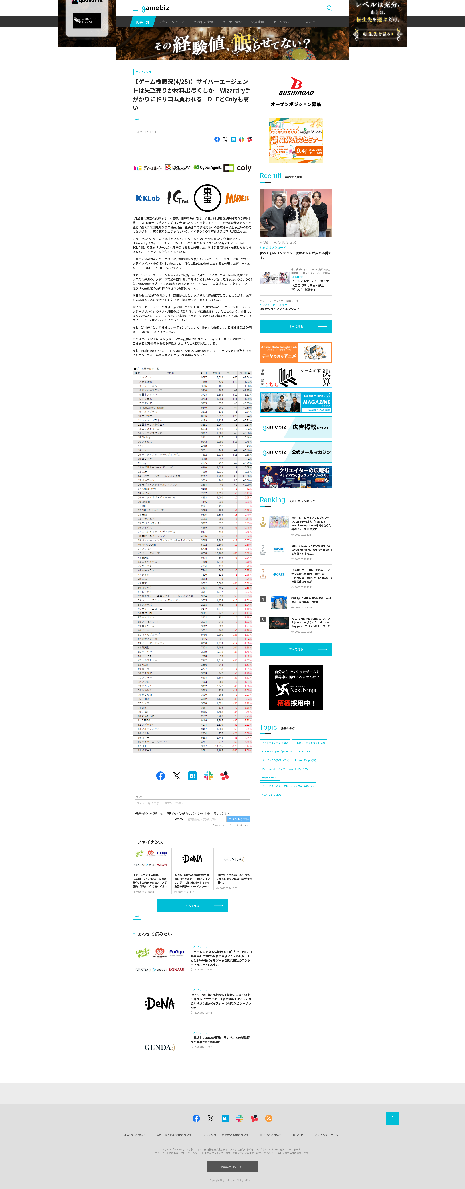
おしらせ (297, 1135)
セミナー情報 (232, 21)
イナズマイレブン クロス (275, 743)
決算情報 (257, 21)
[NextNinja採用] (296, 687)
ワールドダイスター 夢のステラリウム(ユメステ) (288, 786)
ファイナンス (143, 72)
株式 (137, 119)
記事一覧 (142, 21)
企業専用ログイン (231, 1167)
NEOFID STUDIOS (271, 794)
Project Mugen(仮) (305, 760)
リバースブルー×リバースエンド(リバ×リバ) (286, 768)
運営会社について (134, 1135)
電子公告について (271, 1135)
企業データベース (171, 21)
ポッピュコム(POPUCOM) (275, 760)
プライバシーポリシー (327, 1135)
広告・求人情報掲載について (174, 1135)
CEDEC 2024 (304, 751)
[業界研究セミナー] (296, 140)
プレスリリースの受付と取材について (226, 1135)
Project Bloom (270, 777)
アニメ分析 (306, 21)
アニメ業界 (281, 21)
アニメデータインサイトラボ (309, 743)
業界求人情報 (203, 21)
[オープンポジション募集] (296, 91)
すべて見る (192, 905)
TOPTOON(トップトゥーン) (277, 751)
